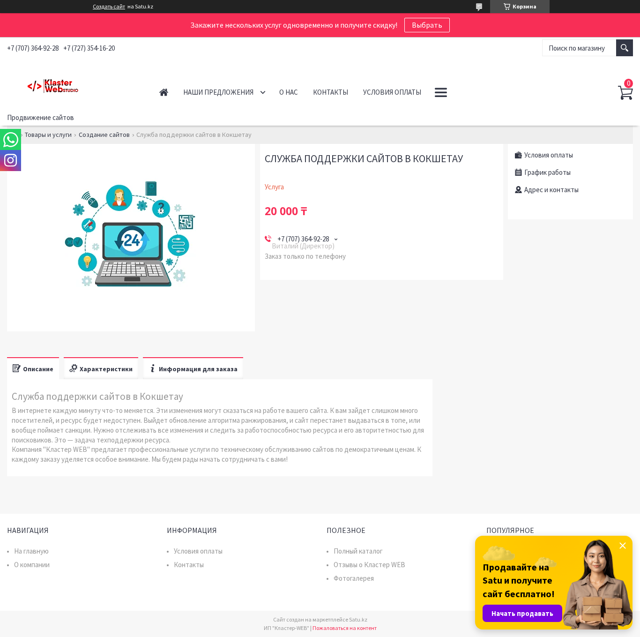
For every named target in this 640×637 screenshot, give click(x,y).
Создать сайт (109, 6)
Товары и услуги (48, 134)
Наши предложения (218, 92)
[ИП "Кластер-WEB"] (73, 84)
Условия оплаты (392, 92)
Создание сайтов (104, 134)
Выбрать (427, 25)
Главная (163, 92)
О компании (32, 564)
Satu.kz (358, 619)
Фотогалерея (354, 578)
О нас (288, 92)
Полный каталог (358, 551)
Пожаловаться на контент (345, 627)
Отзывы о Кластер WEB (369, 564)
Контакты (330, 92)
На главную (31, 551)
